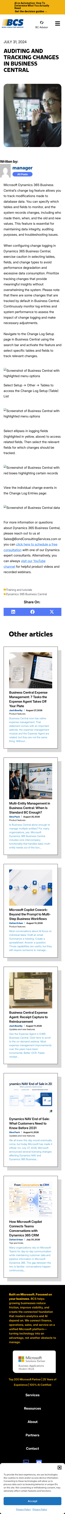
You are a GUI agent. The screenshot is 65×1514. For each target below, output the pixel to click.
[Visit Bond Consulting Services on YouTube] (39, 1463)
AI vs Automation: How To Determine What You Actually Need (31, 6)
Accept (32, 1501)
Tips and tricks (16, 1243)
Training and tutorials (19, 590)
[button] (59, 1467)
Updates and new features (22, 1029)
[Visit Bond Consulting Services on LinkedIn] (26, 1463)
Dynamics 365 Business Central (26, 594)
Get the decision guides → (31, 11)
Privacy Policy (23, 1509)
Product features (17, 713)
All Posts (22, 174)
